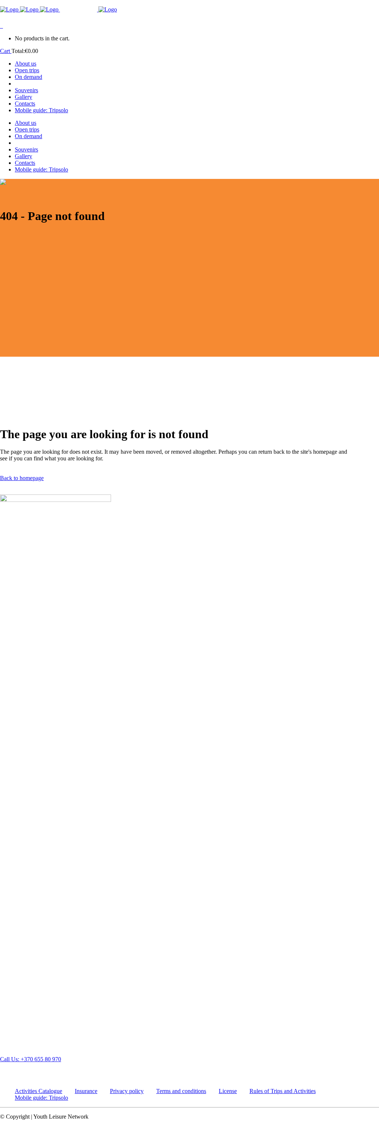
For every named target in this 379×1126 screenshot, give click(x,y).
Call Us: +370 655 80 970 (30, 1059)
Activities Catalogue (38, 1091)
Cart (5, 51)
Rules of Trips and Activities (282, 1091)
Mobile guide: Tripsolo (41, 1098)
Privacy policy (127, 1091)
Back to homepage (22, 478)
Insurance (86, 1091)
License (228, 1091)
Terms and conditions (181, 1091)
